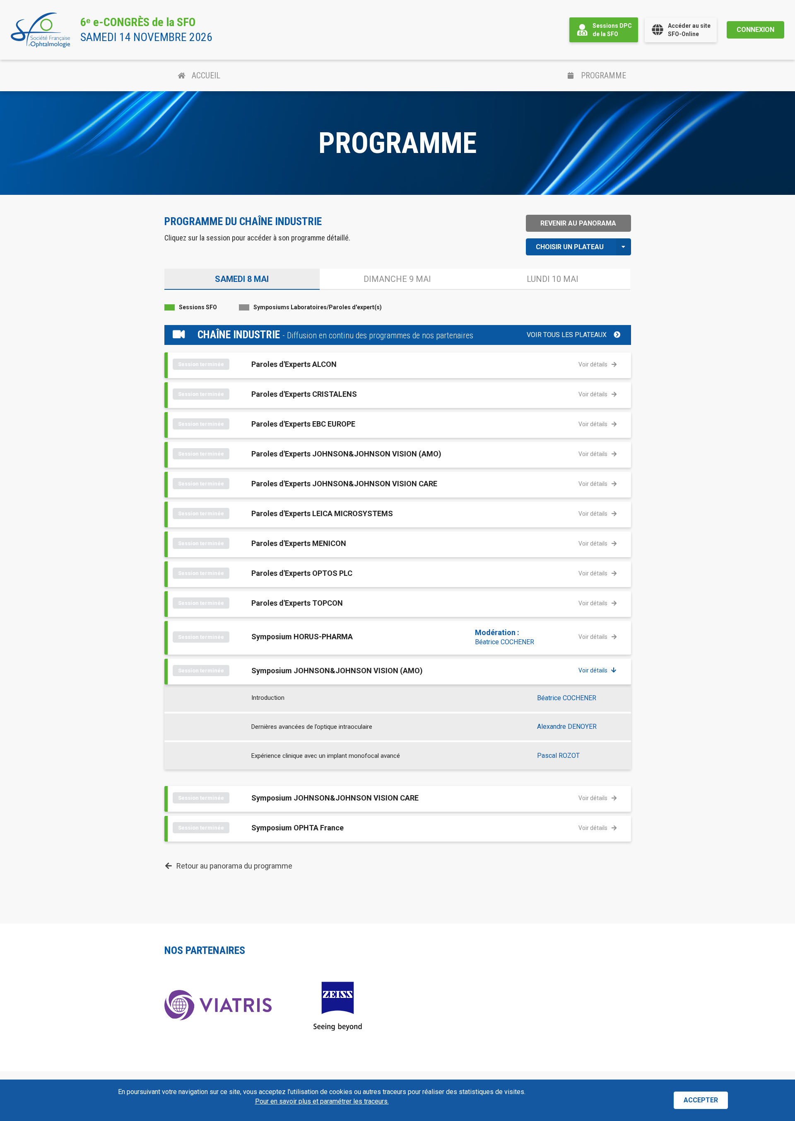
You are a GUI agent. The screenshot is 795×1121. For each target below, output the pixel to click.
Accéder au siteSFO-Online (689, 29)
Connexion (755, 30)
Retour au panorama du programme (234, 865)
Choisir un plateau (570, 247)
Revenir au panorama (578, 223)
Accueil (206, 75)
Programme (603, 75)
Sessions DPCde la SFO (612, 29)
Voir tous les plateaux (567, 335)
